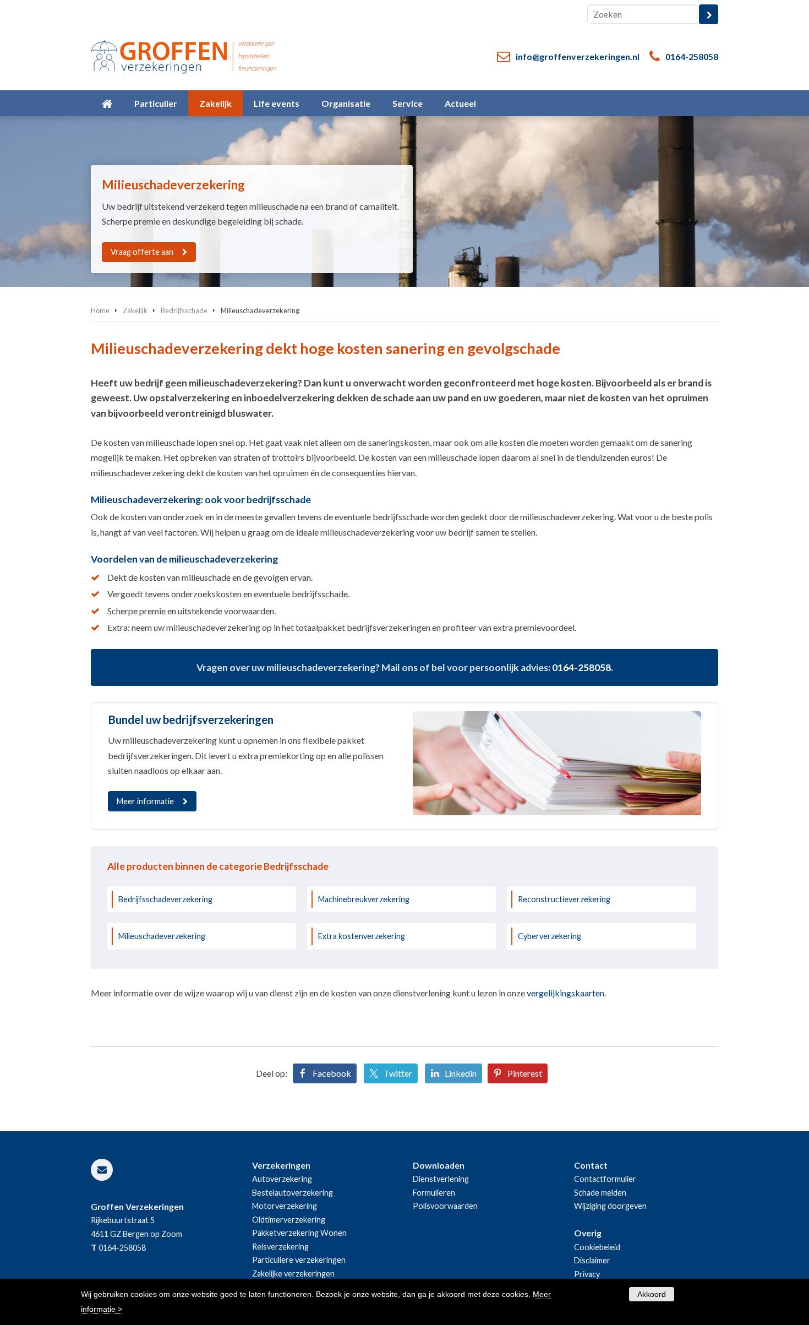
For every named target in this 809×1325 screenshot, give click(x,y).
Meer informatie (145, 801)
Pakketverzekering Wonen (299, 1232)
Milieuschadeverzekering (161, 936)
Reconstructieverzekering (564, 899)
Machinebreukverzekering (363, 899)
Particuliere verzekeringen (299, 1259)
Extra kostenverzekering (361, 936)
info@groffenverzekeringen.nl (577, 56)
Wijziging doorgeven (610, 1206)
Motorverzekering (284, 1206)
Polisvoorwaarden (445, 1206)
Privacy (587, 1274)
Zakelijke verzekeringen (293, 1273)
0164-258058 (691, 56)
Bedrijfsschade (184, 310)
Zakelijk (135, 310)
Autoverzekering (282, 1179)
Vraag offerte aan (142, 252)
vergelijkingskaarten (565, 993)
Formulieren (434, 1192)
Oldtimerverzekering (288, 1219)
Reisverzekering (280, 1246)
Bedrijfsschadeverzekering (165, 899)
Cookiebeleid (597, 1247)
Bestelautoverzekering (292, 1192)
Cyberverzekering (549, 936)
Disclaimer (592, 1260)
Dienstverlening (441, 1179)
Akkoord (651, 1294)
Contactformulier (605, 1179)
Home (100, 310)
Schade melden (600, 1192)
